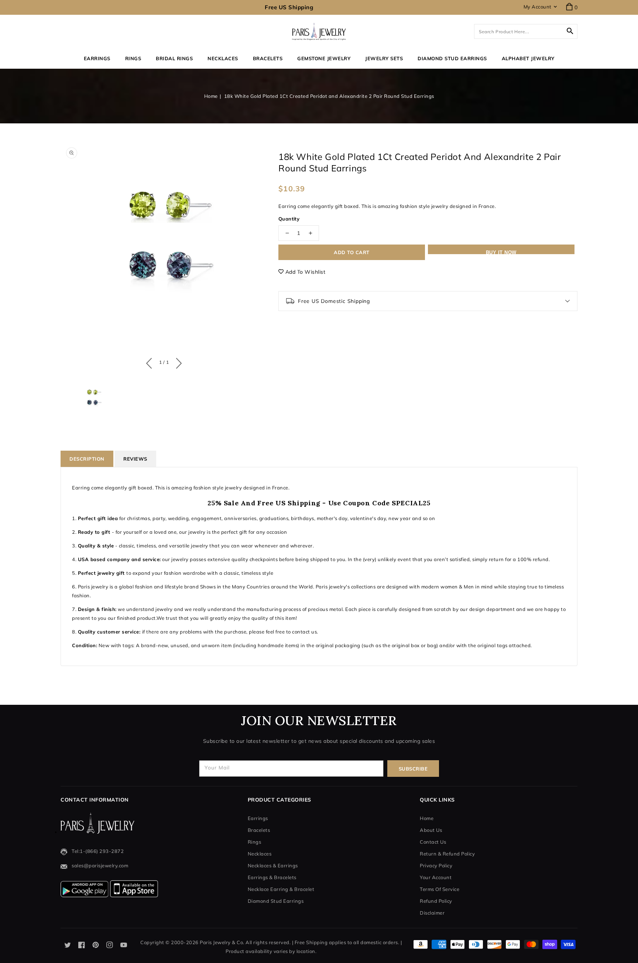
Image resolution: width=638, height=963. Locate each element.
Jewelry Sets (384, 58)
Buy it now (501, 252)
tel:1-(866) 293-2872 (98, 851)
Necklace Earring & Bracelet (281, 889)
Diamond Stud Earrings (276, 901)
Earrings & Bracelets (272, 877)
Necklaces (222, 58)
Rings (133, 58)
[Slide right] (177, 361)
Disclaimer (432, 913)
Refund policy (436, 901)
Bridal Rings (174, 58)
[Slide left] (150, 361)
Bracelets (268, 58)
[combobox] (525, 31)
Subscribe (413, 769)
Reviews (135, 459)
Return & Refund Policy (447, 854)
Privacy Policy (436, 865)
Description (86, 459)
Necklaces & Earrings (273, 865)
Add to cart (352, 252)
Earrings (97, 58)
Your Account (436, 877)
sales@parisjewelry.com (100, 865)
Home (211, 96)
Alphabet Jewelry (528, 58)
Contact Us (433, 842)
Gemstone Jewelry (323, 58)
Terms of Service (439, 889)
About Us (431, 830)
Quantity (288, 219)
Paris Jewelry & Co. (222, 942)
